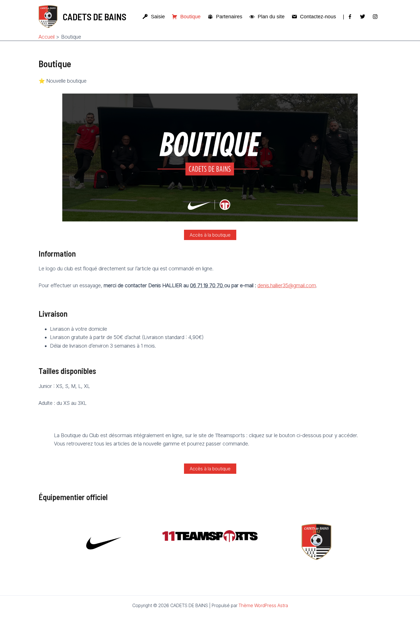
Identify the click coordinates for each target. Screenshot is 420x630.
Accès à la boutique (210, 235)
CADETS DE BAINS (94, 16)
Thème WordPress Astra (263, 605)
